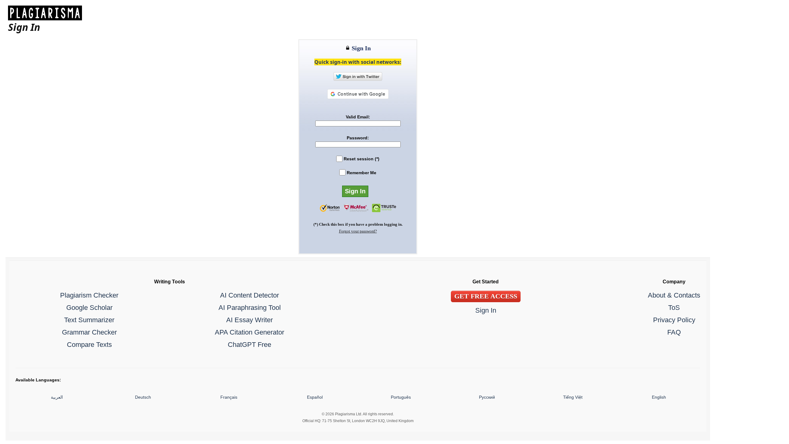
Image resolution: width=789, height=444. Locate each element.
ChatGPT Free (249, 344)
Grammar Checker (89, 332)
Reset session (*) (361, 158)
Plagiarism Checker (89, 295)
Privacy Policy (674, 320)
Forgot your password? (358, 231)
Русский (487, 397)
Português (401, 397)
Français (228, 397)
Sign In (485, 310)
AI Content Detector (249, 295)
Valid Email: (358, 116)
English (659, 397)
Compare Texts (89, 344)
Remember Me (361, 172)
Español (315, 397)
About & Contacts (674, 295)
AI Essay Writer (249, 320)
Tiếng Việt (573, 397)
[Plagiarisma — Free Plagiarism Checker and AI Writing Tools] (45, 13)
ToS (674, 307)
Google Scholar (89, 307)
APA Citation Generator (249, 332)
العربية (57, 397)
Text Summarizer (89, 320)
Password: (358, 137)
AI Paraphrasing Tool (250, 307)
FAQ (674, 332)
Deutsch (143, 397)
